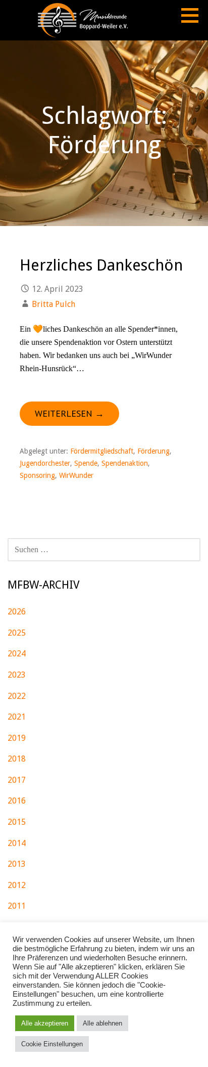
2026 (17, 611)
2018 (17, 759)
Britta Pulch (53, 304)
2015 (17, 822)
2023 (17, 675)
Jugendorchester (45, 463)
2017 (17, 780)
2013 (17, 864)
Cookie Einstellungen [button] (52, 1044)
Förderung (153, 451)
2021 (17, 717)
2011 (17, 906)
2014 (17, 843)
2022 (17, 696)
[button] (193, 15)
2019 (17, 738)
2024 (17, 653)
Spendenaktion (124, 463)
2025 (17, 633)
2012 (17, 885)
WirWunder (76, 475)
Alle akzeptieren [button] (44, 1023)
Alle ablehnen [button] (102, 1023)
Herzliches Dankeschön (101, 265)
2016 (17, 801)
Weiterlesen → (69, 413)
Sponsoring (37, 475)
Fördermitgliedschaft (101, 451)
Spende (85, 463)
